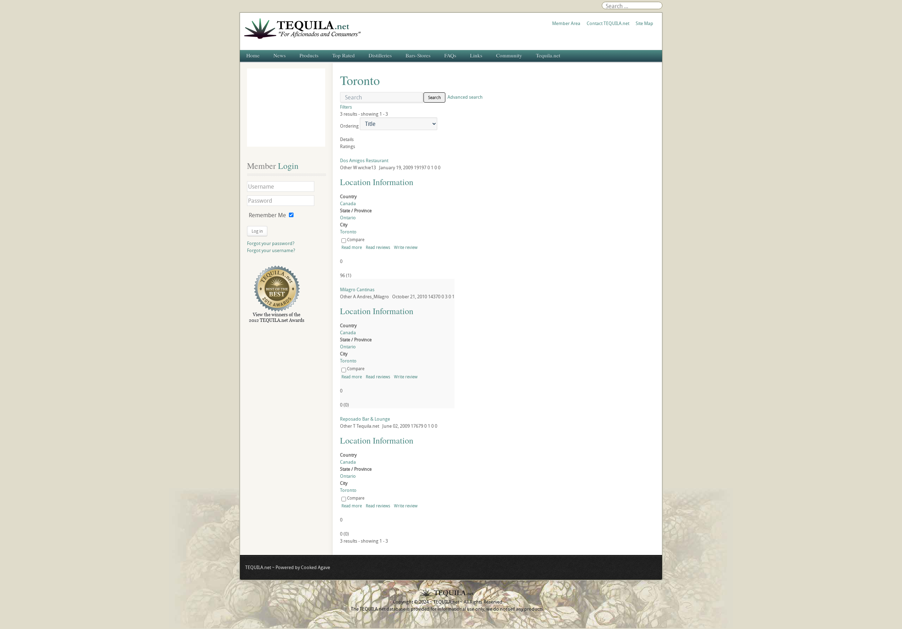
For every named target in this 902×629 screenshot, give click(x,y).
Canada (348, 203)
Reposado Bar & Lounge (365, 419)
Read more (351, 247)
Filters (346, 107)
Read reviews (378, 247)
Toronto (348, 231)
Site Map (644, 23)
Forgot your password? (271, 243)
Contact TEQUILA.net (608, 23)
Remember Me (267, 215)
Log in (257, 231)
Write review (406, 247)
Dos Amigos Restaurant (364, 160)
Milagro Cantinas (357, 289)
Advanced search (465, 97)
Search (434, 97)
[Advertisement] (286, 107)
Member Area (566, 23)
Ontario (348, 217)
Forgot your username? (271, 250)
